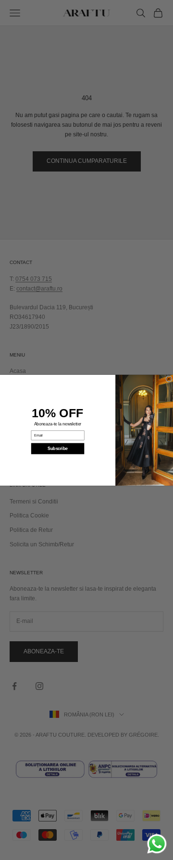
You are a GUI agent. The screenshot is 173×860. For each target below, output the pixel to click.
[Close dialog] (169, 379)
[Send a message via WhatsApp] (157, 844)
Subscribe (58, 448)
